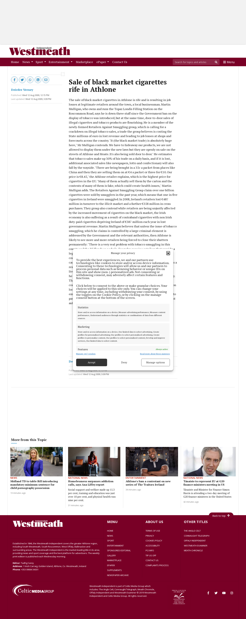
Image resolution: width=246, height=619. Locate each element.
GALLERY (111, 555)
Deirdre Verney (22, 90)
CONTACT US (152, 560)
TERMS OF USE (153, 530)
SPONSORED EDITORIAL (119, 550)
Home (15, 62)
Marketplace (85, 62)
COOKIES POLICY (154, 540)
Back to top (219, 515)
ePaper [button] (101, 62)
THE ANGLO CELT (192, 530)
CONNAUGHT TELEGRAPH (196, 535)
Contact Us (120, 62)
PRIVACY (150, 535)
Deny (124, 362)
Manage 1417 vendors (86, 353)
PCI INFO (150, 550)
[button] (168, 253)
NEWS (110, 535)
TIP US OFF (151, 555)
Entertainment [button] (59, 62)
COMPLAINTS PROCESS (157, 565)
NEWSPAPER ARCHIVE (118, 575)
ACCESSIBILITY (153, 545)
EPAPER (111, 565)
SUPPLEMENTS (114, 570)
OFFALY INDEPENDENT (195, 540)
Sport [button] (40, 62)
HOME (110, 530)
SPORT (110, 540)
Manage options (155, 362)
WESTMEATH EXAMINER (195, 545)
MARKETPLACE (114, 560)
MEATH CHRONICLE (193, 550)
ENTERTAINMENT (115, 545)
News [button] (26, 62)
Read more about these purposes (155, 353)
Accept (91, 362)
